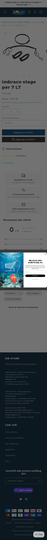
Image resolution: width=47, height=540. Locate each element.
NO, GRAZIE (35, 279)
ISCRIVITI (35, 275)
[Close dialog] (45, 254)
